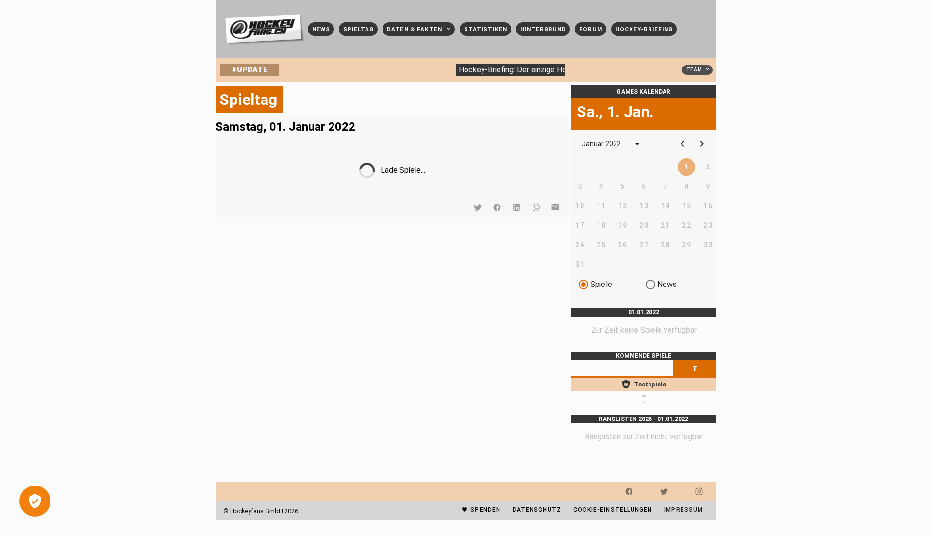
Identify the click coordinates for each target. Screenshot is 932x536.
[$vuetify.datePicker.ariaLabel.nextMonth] (702, 143)
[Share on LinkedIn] (516, 207)
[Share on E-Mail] (555, 207)
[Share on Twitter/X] (477, 207)
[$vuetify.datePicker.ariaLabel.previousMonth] (682, 143)
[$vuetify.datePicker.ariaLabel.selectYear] (637, 143)
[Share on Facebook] (497, 207)
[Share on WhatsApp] (536, 207)
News (667, 284)
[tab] (694, 369)
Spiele (601, 284)
